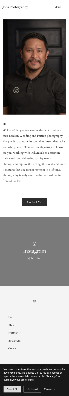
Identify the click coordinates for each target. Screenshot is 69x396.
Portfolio (13, 333)
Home (11, 317)
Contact (12, 348)
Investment (14, 341)
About (11, 325)
